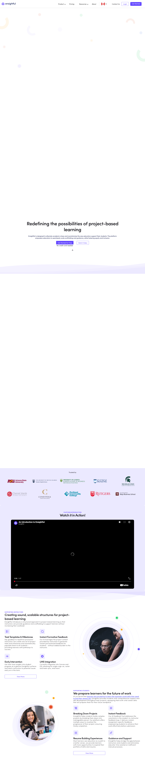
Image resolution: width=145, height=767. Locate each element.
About (94, 4)
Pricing (71, 4)
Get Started (136, 4)
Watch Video (82, 243)
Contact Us (116, 4)
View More (20, 676)
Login (125, 4)
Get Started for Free (65, 243)
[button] (62, 4)
